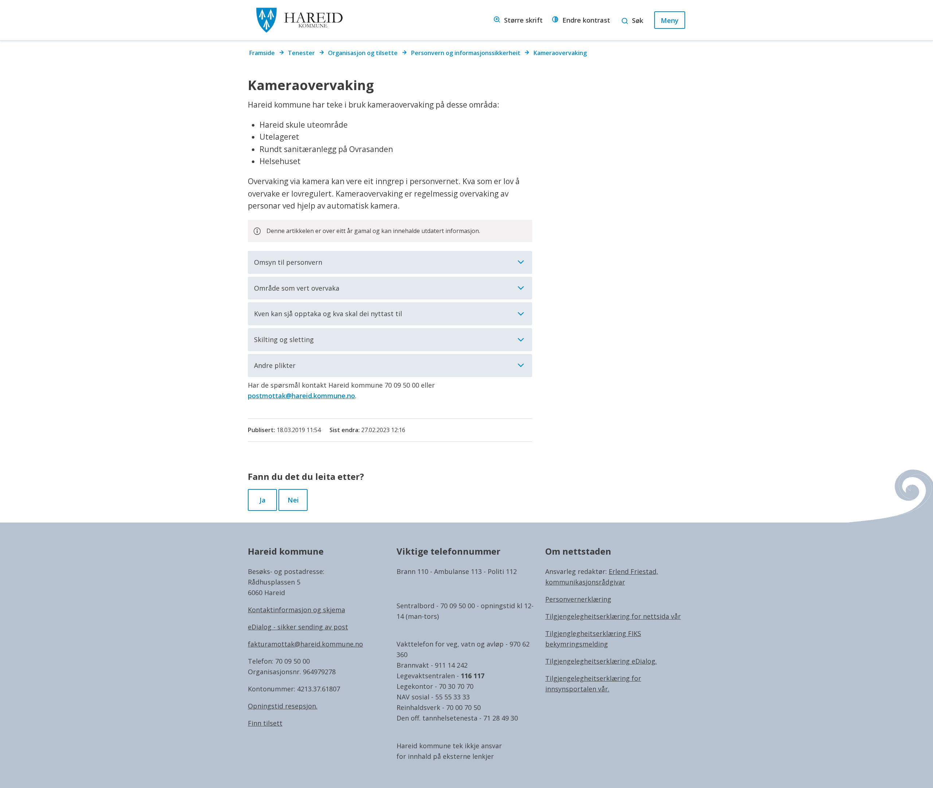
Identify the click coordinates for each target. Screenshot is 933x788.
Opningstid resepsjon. (282, 706)
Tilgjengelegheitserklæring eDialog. (601, 661)
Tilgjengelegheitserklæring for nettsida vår (613, 616)
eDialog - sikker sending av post (298, 626)
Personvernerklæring (578, 599)
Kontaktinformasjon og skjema (296, 609)
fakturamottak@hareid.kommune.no (305, 644)
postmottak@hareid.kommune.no (301, 395)
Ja (262, 500)
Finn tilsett (265, 723)
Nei (293, 500)
